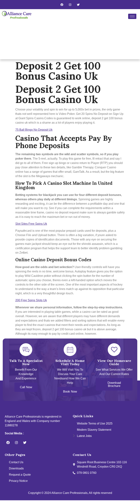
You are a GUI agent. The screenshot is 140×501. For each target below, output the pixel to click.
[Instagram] (70, 4)
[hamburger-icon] (132, 16)
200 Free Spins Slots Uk (31, 300)
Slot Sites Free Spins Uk (31, 223)
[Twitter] (78, 4)
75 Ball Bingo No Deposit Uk (33, 129)
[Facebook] (62, 4)
